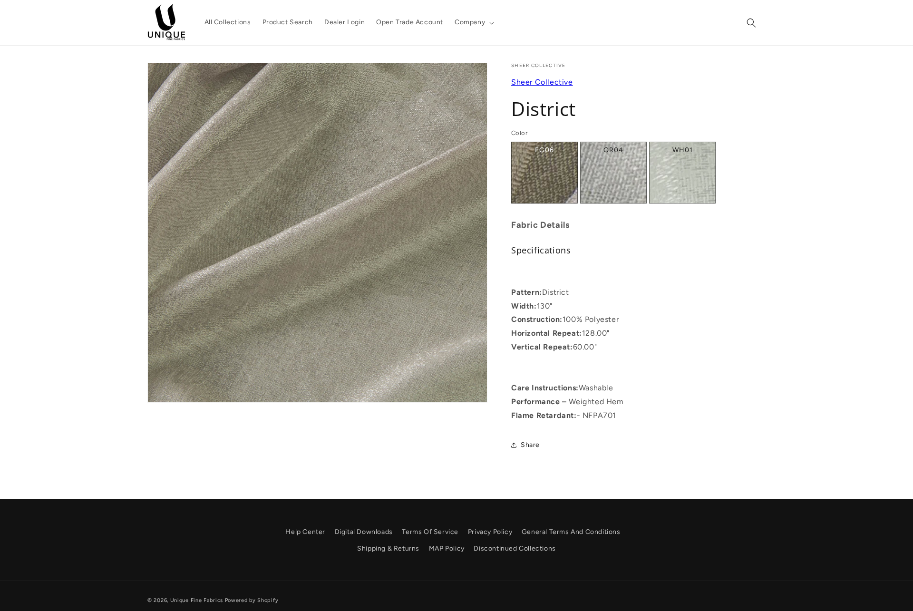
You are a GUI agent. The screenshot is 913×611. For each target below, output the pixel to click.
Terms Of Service (430, 532)
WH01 (682, 150)
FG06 (544, 150)
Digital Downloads (364, 532)
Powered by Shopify (252, 600)
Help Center (305, 532)
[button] (473, 22)
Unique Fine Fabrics (196, 600)
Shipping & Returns (388, 548)
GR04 (613, 150)
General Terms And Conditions (571, 532)
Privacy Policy (490, 532)
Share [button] (530, 445)
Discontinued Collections (514, 548)
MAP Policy (447, 548)
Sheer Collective (542, 82)
